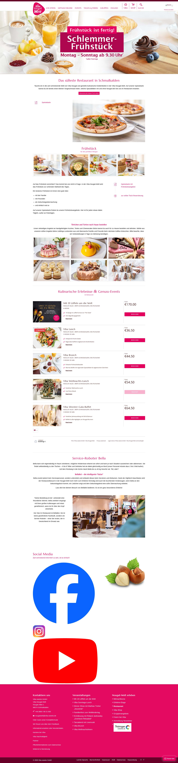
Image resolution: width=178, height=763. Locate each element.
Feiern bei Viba (120, 717)
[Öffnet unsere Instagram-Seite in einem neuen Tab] (39, 637)
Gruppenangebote (121, 714)
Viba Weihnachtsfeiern (83, 729)
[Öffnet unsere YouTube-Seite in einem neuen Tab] (65, 683)
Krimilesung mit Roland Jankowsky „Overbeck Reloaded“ (88, 717)
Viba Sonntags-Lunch (83, 702)
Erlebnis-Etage (120, 702)
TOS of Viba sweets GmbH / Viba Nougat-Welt (83, 441)
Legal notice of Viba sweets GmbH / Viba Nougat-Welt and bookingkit (126, 441)
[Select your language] (35, 430)
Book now (135, 314)
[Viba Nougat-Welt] (39, 8)
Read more (69, 318)
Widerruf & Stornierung (41, 749)
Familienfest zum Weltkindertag (87, 712)
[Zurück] (77, 121)
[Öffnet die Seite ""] (33, 711)
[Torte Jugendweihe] (89, 270)
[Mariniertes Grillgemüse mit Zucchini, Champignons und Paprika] (75, 165)
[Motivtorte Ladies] (51, 248)
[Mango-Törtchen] (89, 248)
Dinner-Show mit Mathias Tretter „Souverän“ (87, 707)
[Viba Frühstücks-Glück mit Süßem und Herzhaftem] (103, 165)
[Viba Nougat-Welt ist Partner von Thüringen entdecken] (128, 728)
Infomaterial (37, 728)
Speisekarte (46, 102)
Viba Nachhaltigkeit (40, 736)
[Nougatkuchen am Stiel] (126, 270)
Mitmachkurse (119, 699)
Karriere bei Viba (39, 732)
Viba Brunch (79, 726)
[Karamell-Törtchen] (51, 270)
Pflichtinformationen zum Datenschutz (47, 745)
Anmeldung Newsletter (123, 721)
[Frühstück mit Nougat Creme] (131, 165)
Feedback (55, 724)
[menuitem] (51, 6)
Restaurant (118, 706)
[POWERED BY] (40, 442)
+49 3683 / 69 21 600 (43, 712)
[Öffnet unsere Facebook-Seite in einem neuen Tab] (64, 624)
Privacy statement (101, 441)
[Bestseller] (47, 348)
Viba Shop (118, 710)
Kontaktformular (52, 720)
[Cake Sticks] (126, 248)
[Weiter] (141, 121)
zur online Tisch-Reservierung (132, 196)
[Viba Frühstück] (47, 165)
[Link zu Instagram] (141, 759)
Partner (35, 741)
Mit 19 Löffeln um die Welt (85, 699)
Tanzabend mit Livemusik (84, 722)
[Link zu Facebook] (143, 759)
